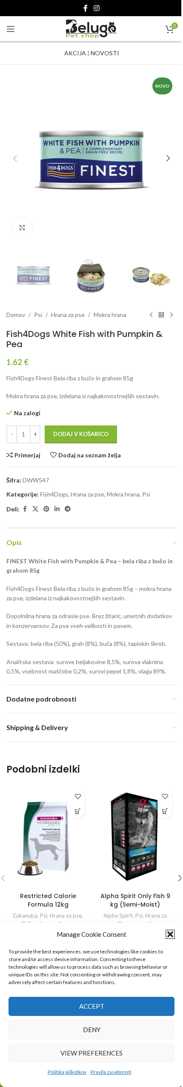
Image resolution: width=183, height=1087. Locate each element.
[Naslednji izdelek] (171, 315)
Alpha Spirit (118, 915)
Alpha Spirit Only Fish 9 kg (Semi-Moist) (135, 900)
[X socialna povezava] (35, 509)
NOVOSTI (105, 53)
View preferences (91, 1053)
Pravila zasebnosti (111, 1072)
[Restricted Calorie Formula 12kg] (47, 836)
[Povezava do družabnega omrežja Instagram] (96, 8)
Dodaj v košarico (81, 434)
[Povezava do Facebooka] (85, 8)
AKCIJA (75, 53)
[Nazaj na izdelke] (161, 315)
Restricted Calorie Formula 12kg (48, 900)
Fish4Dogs (54, 494)
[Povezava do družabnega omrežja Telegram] (67, 509)
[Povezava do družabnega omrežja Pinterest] (46, 509)
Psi (38, 314)
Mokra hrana (110, 314)
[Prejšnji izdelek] (151, 315)
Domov (15, 314)
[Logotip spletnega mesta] (91, 28)
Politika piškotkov (67, 1072)
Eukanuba (25, 915)
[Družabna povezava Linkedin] (57, 509)
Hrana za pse (68, 314)
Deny (91, 1029)
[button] (170, 934)
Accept (91, 1006)
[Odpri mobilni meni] (10, 28)
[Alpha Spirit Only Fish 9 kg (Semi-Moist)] (135, 836)
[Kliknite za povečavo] (22, 227)
